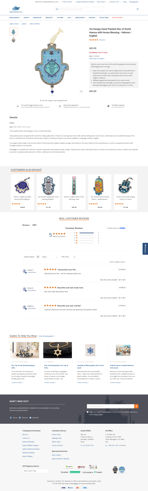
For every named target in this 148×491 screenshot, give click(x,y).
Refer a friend (67, 2)
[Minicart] (137, 9)
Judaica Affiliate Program (30, 445)
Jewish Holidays (27, 456)
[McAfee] (81, 467)
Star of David (104, 17)
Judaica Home (14, 24)
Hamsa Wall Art (35, 24)
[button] (53, 60)
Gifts (69, 17)
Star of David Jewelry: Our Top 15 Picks (56, 366)
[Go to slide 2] (54, 95)
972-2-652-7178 (88, 445)
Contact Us (26, 438)
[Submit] (57, 9)
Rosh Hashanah (117, 17)
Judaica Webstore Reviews (31, 449)
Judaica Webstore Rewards (85, 2)
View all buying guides (46, 336)
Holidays (92, 17)
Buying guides (133, 2)
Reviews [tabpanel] (26, 225)
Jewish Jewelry (15, 17)
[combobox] (79, 9)
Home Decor (37, 17)
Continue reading (16, 382)
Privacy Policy (98, 414)
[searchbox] (29, 256)
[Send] (136, 406)
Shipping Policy (57, 438)
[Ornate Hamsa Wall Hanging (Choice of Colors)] (126, 185)
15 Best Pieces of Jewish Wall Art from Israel (122, 366)
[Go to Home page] (16, 9)
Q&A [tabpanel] (34, 225)
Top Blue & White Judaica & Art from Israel (90, 366)
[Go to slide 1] (52, 95)
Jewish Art (49, 17)
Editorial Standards (28, 453)
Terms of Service (57, 445)
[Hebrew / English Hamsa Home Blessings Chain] (74, 185)
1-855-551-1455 (113, 445)
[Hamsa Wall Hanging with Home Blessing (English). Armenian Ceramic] (48, 185)
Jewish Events (80, 17)
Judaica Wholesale (28, 442)
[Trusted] (69, 467)
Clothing (60, 17)
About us (25, 434)
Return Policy (56, 442)
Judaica (26, 17)
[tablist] (74, 225)
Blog (125, 2)
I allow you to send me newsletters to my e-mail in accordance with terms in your (113, 413)
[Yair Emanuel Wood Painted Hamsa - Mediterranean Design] (100, 185)
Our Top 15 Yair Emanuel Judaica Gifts (23, 366)
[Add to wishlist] (81, 92)
